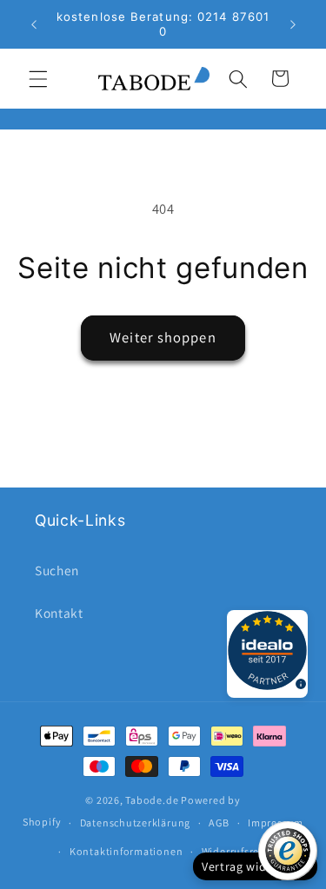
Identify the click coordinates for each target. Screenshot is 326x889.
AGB (219, 822)
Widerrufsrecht (239, 851)
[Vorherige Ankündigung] (34, 24)
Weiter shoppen (163, 337)
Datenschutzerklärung (135, 822)
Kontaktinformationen (126, 851)
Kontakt (59, 612)
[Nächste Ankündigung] (293, 24)
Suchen (57, 570)
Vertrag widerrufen (255, 866)
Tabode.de (151, 799)
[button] (38, 78)
